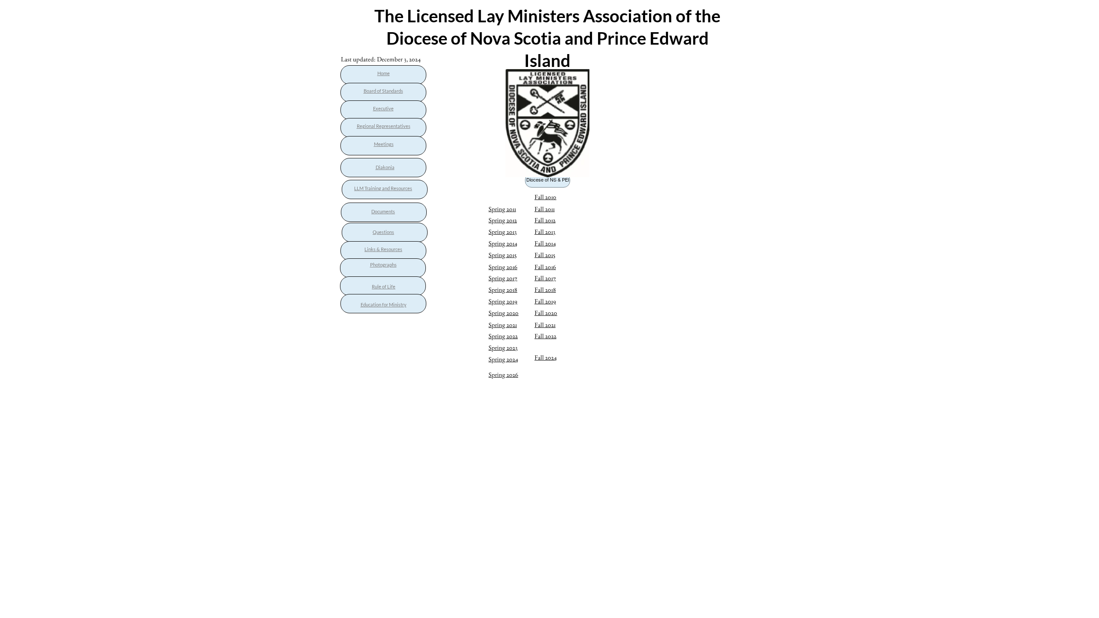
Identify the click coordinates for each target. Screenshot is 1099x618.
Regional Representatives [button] (383, 126)
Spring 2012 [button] (503, 220)
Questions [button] (383, 232)
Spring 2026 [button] (503, 374)
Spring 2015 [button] (503, 255)
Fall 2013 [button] (545, 231)
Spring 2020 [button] (504, 313)
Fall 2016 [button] (545, 267)
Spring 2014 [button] (503, 243)
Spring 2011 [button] (502, 209)
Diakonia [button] (385, 167)
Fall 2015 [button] (545, 255)
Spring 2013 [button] (503, 231)
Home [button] (383, 73)
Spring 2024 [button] (503, 359)
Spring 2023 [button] (503, 347)
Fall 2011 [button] (544, 209)
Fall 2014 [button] (545, 243)
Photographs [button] (383, 264)
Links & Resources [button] (383, 249)
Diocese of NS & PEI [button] (547, 179)
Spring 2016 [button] (503, 267)
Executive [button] (383, 108)
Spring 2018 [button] (503, 289)
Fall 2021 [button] (545, 325)
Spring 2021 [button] (503, 325)
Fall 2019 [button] (545, 301)
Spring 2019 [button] (503, 301)
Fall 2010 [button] (545, 197)
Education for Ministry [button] (384, 304)
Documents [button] (383, 211)
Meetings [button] (384, 144)
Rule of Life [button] (383, 286)
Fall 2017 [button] (545, 278)
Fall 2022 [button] (545, 336)
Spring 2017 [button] (503, 278)
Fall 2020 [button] (545, 313)
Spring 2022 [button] (503, 336)
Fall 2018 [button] (545, 289)
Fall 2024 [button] (545, 357)
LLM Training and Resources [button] (383, 188)
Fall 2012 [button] (545, 220)
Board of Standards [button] (383, 91)
